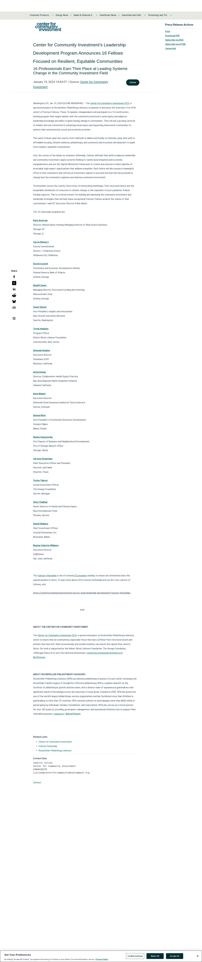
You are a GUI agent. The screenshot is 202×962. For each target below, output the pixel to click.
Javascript (170, 48)
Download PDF (172, 35)
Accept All (174, 956)
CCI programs (80, 575)
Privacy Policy (102, 959)
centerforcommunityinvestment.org (104, 653)
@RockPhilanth (73, 714)
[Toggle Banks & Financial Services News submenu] (97, 15)
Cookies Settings (135, 956)
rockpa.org (58, 714)
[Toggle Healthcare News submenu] (119, 15)
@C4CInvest (39, 657)
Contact (37, 782)
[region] (101, 956)
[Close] (198, 956)
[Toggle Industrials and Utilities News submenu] (145, 15)
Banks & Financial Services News (84, 15)
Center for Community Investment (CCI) (109, 103)
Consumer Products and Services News (40, 15)
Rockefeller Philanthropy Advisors (55, 750)
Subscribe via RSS (174, 40)
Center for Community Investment (55, 742)
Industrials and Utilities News (132, 15)
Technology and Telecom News (158, 15)
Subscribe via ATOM (175, 44)
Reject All (155, 956)
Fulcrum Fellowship (47, 575)
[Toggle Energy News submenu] (71, 15)
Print (167, 31)
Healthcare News (108, 15)
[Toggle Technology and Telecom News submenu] (171, 15)
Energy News (62, 15)
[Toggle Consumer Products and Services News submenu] (53, 15)
